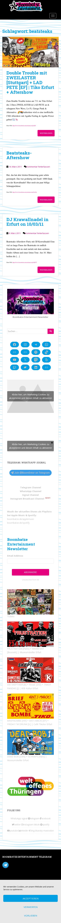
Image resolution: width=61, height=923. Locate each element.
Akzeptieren (30, 898)
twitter (17, 824)
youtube (14, 830)
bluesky (39, 830)
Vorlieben (30, 915)
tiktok (37, 824)
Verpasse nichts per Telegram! (24, 864)
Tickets (10, 616)
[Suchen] (51, 331)
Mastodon (7, 877)
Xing (32, 830)
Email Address (15, 555)
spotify (45, 824)
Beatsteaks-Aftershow (19, 155)
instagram (28, 824)
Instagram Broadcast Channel (27, 498)
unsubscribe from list (30, 580)
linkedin (24, 830)
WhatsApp (16, 818)
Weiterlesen (46, 133)
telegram (34, 818)
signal (24, 818)
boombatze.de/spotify (18, 522)
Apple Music (18, 515)
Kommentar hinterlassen (38, 166)
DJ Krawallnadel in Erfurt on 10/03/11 (27, 222)
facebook (46, 818)
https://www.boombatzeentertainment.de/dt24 (24, 125)
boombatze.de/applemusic (20, 519)
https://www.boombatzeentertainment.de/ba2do (25, 192)
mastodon (48, 830)
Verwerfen (31, 907)
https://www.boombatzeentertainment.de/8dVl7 (25, 262)
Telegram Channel (30, 487)
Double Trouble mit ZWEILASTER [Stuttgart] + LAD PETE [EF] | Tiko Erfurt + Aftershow (30, 82)
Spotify (32, 515)
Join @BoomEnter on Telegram (32, 472)
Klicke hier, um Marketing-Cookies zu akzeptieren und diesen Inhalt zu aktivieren (30, 396)
